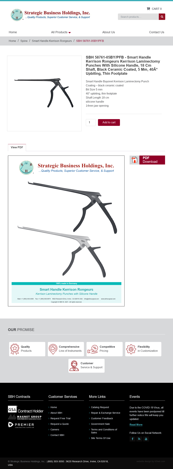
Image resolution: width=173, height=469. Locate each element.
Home (13, 32)
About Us (108, 32)
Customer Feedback (102, 418)
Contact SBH (57, 435)
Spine (24, 40)
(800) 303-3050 (55, 461)
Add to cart (109, 122)
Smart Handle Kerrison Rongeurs (52, 40)
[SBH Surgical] (50, 14)
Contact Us (156, 32)
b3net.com (160, 461)
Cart (157, 8)
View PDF (17, 147)
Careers (55, 429)
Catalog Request (100, 407)
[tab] (17, 147)
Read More (136, 425)
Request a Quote (60, 424)
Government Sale (100, 424)
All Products (59, 32)
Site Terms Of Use (100, 438)
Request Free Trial (60, 418)
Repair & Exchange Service (105, 412)
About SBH (56, 412)
